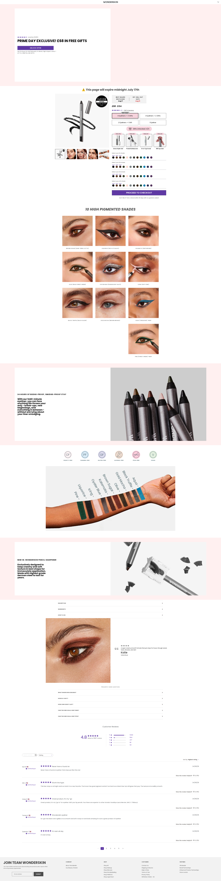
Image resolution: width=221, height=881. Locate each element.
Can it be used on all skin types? (68, 716)
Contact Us (145, 865)
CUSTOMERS (145, 862)
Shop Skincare (108, 870)
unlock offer (35, 48)
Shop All (106, 865)
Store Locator (184, 872)
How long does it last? (65, 704)
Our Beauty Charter (72, 868)
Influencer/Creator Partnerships (189, 870)
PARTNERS (182, 862)
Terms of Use (146, 872)
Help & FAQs (145, 870)
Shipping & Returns (147, 868)
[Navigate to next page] (123, 848)
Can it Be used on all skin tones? (68, 710)
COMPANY (68, 862)
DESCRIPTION (62, 603)
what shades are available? (67, 692)
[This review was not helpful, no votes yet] (197, 776)
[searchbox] (28, 755)
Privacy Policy (146, 874)
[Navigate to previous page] (98, 848)
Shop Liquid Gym (109, 877)
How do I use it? (63, 698)
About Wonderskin (71, 865)
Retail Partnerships (185, 868)
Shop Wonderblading (110, 872)
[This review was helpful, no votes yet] (193, 776)
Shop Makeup (108, 868)
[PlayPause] (147, 79)
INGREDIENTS (62, 609)
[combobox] (45, 755)
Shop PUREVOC (108, 874)
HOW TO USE (61, 615)
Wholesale (183, 865)
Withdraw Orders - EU (148, 877)
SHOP (105, 862)
